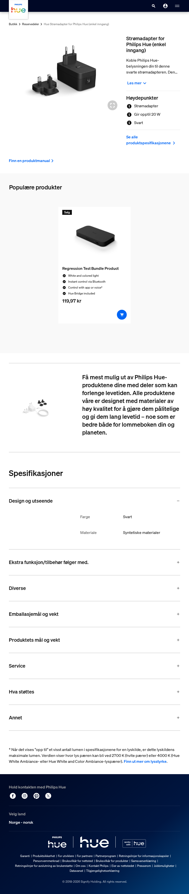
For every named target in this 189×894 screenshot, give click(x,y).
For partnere (85, 856)
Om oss (81, 866)
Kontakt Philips (99, 866)
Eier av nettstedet (122, 866)
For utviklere (66, 856)
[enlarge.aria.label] (112, 105)
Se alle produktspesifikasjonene (149, 140)
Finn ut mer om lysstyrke (145, 761)
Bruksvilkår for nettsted (77, 861)
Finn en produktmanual (29, 160)
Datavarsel (76, 871)
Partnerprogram (105, 856)
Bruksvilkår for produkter (112, 861)
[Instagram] (25, 796)
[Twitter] (48, 796)
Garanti (25, 856)
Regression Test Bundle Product (90, 268)
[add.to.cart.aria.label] (122, 315)
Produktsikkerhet (44, 856)
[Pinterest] (36, 796)
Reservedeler (30, 24)
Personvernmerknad (46, 861)
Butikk (13, 24)
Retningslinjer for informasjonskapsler (144, 856)
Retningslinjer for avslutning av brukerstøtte (44, 866)
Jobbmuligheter (164, 866)
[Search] (154, 6)
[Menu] (177, 6)
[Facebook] (13, 796)
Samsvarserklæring (143, 861)
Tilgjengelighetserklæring (102, 871)
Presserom (144, 866)
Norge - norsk (21, 822)
